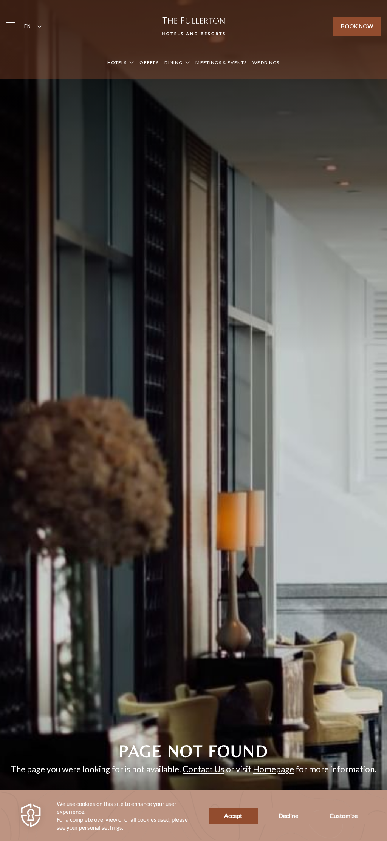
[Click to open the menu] (10, 26)
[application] (193, 815)
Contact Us (203, 769)
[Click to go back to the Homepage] (193, 25)
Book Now (357, 26)
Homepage (273, 769)
